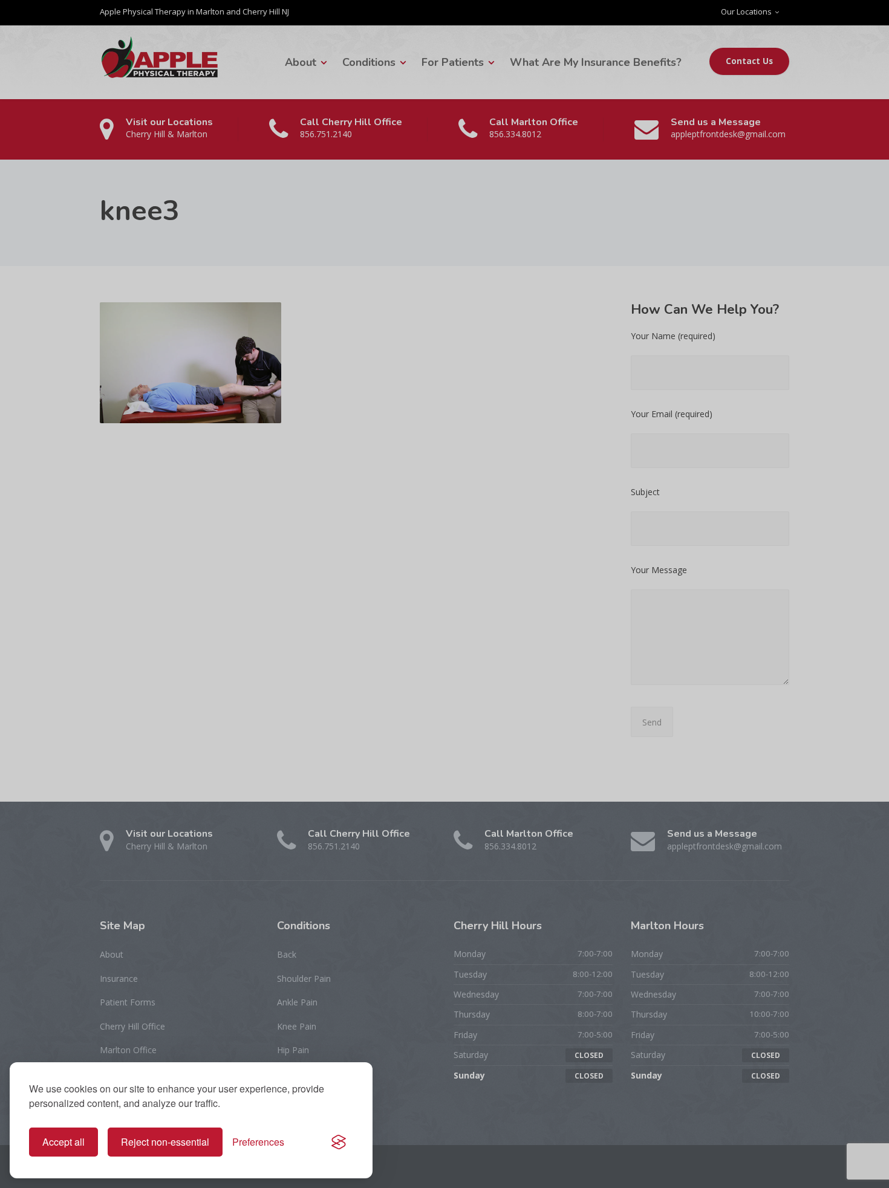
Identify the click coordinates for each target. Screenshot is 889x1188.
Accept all (63, 1142)
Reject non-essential (165, 1142)
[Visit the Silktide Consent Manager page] (338, 1142)
